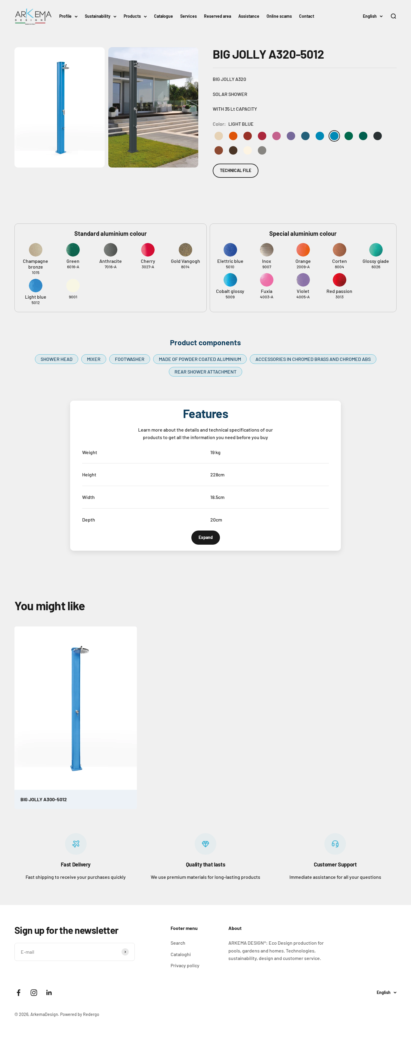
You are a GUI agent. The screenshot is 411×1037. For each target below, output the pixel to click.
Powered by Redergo (79, 1014)
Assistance (248, 16)
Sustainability (97, 16)
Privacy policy (185, 965)
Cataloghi (181, 954)
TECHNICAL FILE (235, 170)
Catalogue (163, 16)
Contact (306, 16)
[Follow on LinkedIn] (49, 993)
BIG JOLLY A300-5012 (43, 799)
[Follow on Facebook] (18, 993)
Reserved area (217, 16)
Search (178, 943)
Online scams (279, 16)
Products (132, 16)
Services (188, 16)
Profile (65, 16)
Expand (206, 537)
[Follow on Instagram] (34, 993)
